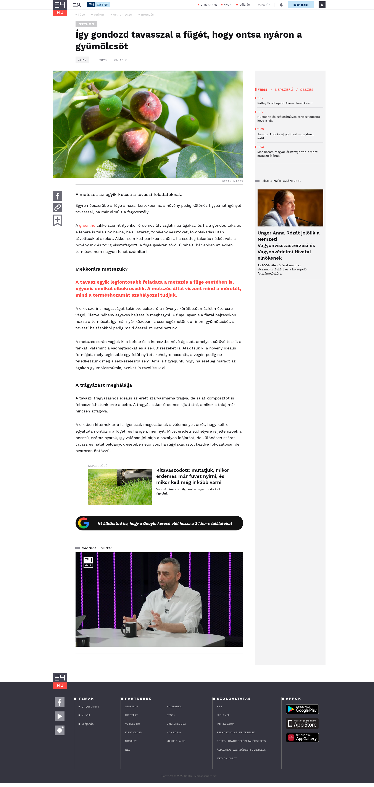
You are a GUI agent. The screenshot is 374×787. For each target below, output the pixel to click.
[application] (159, 599)
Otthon (86, 24)
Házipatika (174, 706)
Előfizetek (301, 5)
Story (171, 715)
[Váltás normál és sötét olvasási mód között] (281, 4)
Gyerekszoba (176, 723)
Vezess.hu (132, 723)
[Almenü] (77, 5)
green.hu (87, 225)
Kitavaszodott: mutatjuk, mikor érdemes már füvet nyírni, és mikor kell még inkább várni (192, 476)
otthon (99, 14)
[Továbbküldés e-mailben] (57, 207)
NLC (127, 749)
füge (81, 14)
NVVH (228, 4)
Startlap (131, 706)
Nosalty (131, 741)
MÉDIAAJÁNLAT (227, 758)
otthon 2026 (122, 14)
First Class (133, 732)
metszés (147, 14)
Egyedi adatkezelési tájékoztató (241, 741)
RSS (219, 706)
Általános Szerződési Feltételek (241, 749)
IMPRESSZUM (225, 723)
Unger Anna (208, 4)
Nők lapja (174, 732)
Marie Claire (176, 741)
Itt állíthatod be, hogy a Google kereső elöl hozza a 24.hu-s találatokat (164, 523)
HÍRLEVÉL (223, 715)
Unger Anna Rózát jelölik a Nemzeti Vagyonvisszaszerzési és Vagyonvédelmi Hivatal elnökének (289, 245)
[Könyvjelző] (57, 220)
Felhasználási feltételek (236, 732)
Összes (306, 89)
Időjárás (244, 4)
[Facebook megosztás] (57, 196)
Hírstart (131, 715)
